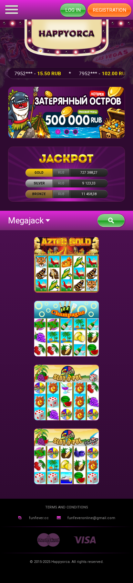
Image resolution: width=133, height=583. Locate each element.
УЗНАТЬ (66, 112)
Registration (109, 10)
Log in (73, 10)
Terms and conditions (66, 507)
